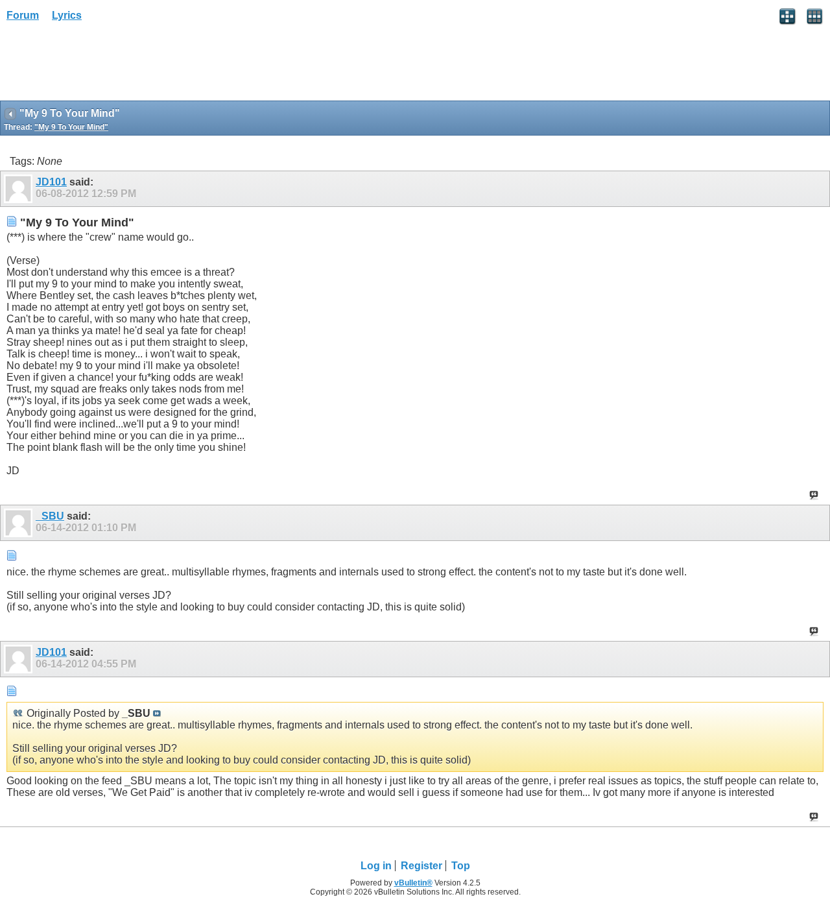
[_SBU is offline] (20, 523)
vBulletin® (413, 882)
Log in (376, 865)
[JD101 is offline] (20, 189)
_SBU (50, 516)
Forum (22, 15)
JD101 (51, 181)
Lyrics (67, 15)
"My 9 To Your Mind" (71, 127)
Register (421, 865)
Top (460, 865)
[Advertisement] (104, 65)
